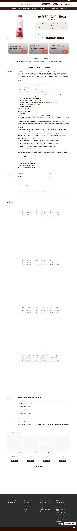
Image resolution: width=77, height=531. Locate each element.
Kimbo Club (26, 502)
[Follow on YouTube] (69, 0)
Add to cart (50, 37)
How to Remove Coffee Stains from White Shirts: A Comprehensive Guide (62, 482)
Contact (42, 0)
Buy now (60, 37)
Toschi (49, 8)
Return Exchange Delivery (45, 509)
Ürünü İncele (46, 460)
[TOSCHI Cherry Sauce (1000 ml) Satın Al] (30, 442)
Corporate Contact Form (49, 0)
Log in (39, 27)
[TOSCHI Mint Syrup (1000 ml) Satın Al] (62, 442)
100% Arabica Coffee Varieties (62, 500)
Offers (18, 8)
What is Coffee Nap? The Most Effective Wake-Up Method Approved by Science (14, 482)
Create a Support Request (29, 507)
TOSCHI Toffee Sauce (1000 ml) (26, 158)
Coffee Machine (55, 8)
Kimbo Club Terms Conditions (46, 502)
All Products (50, 15)
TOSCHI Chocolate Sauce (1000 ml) (27, 167)
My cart (25, 511)
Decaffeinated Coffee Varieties (62, 514)
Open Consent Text (44, 504)
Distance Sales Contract (45, 500)
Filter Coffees (34, 8)
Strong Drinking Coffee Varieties (62, 507)
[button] (8, 38)
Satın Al (23, 51)
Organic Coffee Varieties (61, 517)
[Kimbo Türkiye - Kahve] (13, 4)
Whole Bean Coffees (25, 8)
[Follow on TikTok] (67, 0)
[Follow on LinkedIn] (68, 0)
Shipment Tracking (28, 500)
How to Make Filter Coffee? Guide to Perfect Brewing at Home (30, 482)
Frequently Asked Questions (30, 504)
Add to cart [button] (14, 460)
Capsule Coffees (41, 8)
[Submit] (40, 4)
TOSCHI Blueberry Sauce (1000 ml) (27, 163)
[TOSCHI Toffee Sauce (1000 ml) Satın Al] (14, 442)
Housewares (63, 8)
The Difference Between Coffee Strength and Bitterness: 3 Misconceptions (46, 482)
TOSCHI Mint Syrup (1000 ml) (62, 452)
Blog (56, 0)
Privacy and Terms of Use (45, 507)
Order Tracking (32, 0)
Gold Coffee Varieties (60, 502)
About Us (38, 0)
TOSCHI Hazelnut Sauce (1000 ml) (26, 161)
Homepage (13, 8)
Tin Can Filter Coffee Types (61, 519)
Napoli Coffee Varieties (60, 504)
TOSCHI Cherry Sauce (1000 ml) (30, 452)
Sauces (60, 15)
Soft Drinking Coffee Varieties (62, 512)
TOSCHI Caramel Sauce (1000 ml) (26, 165)
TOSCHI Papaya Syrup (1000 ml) (46, 452)
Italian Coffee (58, 521)
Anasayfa (44, 15)
